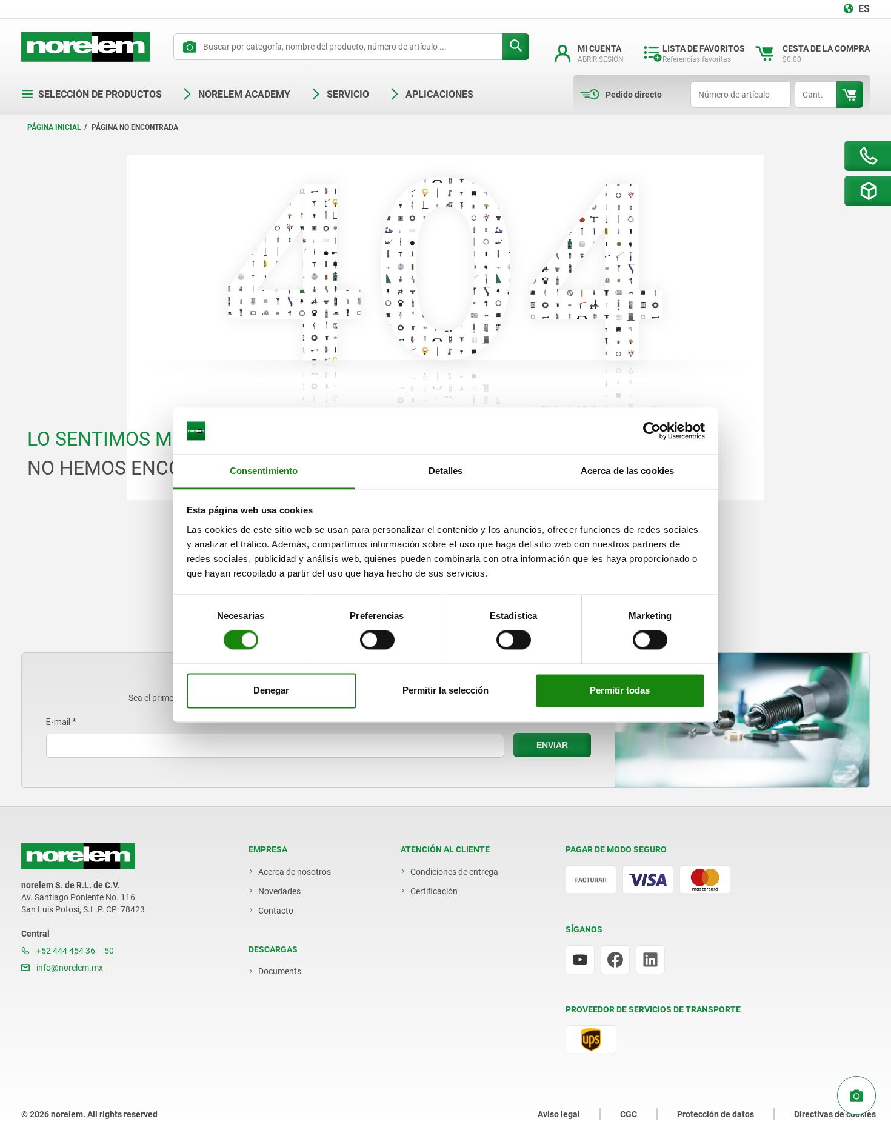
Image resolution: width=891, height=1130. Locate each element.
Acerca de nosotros (294, 872)
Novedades (279, 891)
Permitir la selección (445, 690)
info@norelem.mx (69, 967)
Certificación (434, 891)
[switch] (377, 640)
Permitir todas (620, 690)
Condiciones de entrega (454, 872)
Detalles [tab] (446, 471)
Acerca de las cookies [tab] (627, 471)
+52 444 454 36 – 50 (74, 950)
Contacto (275, 910)
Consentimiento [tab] (264, 471)
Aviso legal (559, 1114)
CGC (628, 1114)
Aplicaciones (439, 94)
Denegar (271, 690)
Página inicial (54, 127)
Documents (279, 971)
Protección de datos (715, 1114)
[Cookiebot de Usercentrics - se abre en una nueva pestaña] (652, 431)
